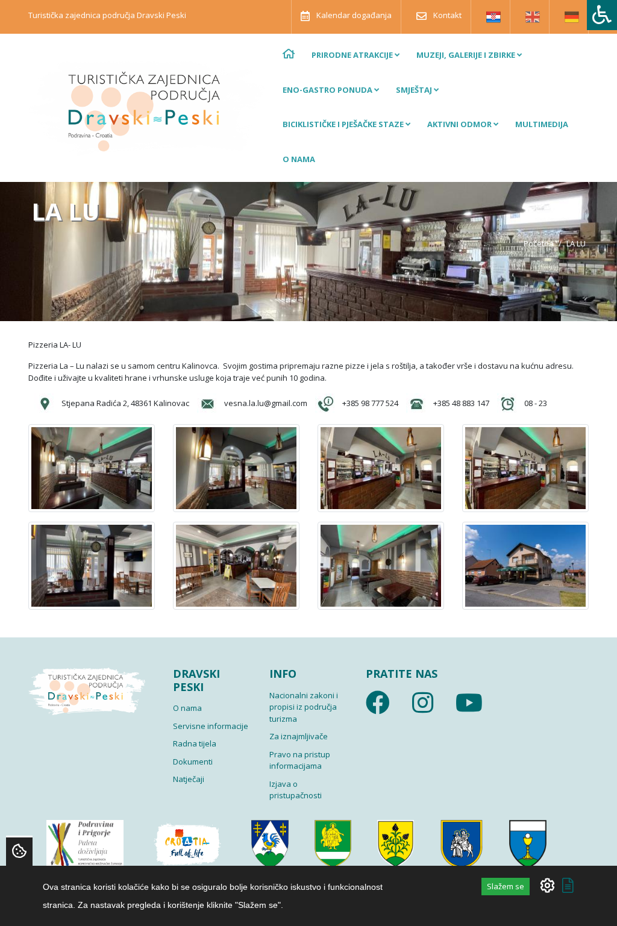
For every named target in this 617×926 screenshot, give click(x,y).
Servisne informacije (210, 726)
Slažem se (505, 886)
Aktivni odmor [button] (460, 124)
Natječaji (188, 779)
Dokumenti (193, 761)
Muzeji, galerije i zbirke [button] (466, 54)
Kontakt (446, 15)
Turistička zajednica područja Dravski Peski (107, 15)
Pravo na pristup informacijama (299, 760)
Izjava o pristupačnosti (295, 789)
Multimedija (541, 124)
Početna (539, 243)
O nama (299, 159)
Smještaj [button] (415, 89)
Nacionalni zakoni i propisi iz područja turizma (303, 707)
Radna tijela (194, 743)
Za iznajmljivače (298, 736)
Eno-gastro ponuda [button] (328, 89)
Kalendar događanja (353, 15)
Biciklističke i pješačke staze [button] (344, 124)
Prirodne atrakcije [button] (353, 54)
